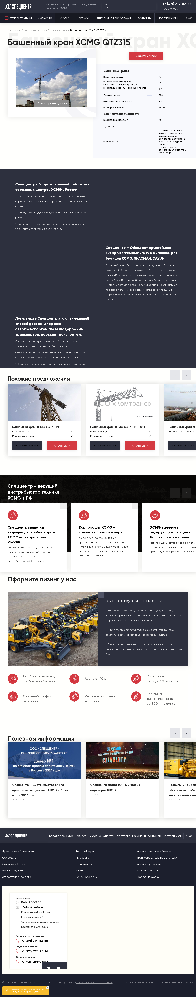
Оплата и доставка (116, 836)
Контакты (144, 18)
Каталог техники (20, 18)
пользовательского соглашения (94, 982)
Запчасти (45, 18)
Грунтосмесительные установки (157, 857)
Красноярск (170, 8)
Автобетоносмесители (16, 876)
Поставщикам (168, 18)
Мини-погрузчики (13, 870)
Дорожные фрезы (148, 876)
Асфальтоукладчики (149, 864)
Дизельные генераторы (114, 18)
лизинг (27, 445)
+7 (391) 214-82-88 (177, 4)
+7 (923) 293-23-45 (35, 961)
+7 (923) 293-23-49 (35, 951)
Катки (79, 870)
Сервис (64, 18)
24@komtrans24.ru (32, 907)
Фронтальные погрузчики (18, 851)
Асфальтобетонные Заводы (154, 851)
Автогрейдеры (85, 851)
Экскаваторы (84, 864)
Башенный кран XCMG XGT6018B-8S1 (117, 427)
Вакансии (83, 18)
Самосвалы (9, 857)
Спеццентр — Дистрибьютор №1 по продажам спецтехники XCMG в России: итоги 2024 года (41, 790)
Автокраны (82, 857)
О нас (188, 18)
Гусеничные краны (148, 870)
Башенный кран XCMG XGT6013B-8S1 (39, 427)
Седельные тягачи (13, 864)
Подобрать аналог (146, 56)
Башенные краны (86, 876)
